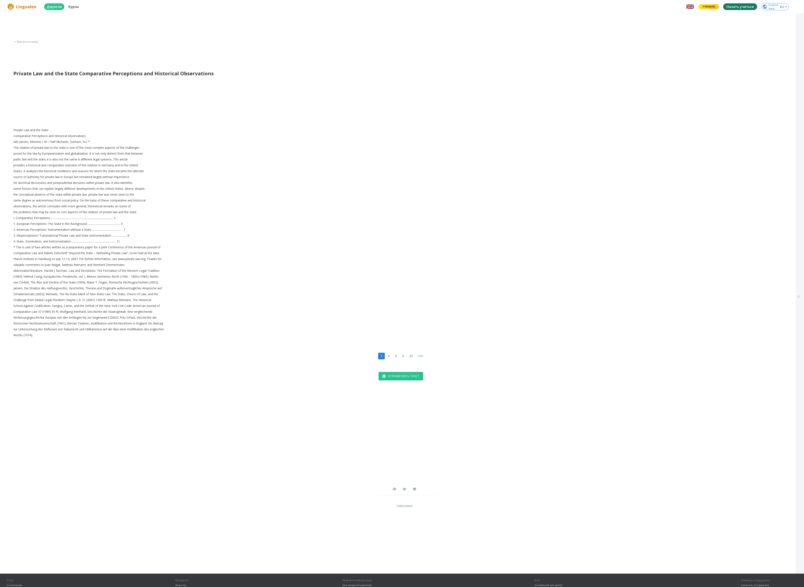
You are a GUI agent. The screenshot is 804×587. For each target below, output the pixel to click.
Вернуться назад (27, 42)
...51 (410, 356)
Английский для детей (548, 585)
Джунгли (180, 585)
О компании (14, 585)
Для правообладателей (357, 585)
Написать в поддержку (755, 585)
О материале (404, 505)
